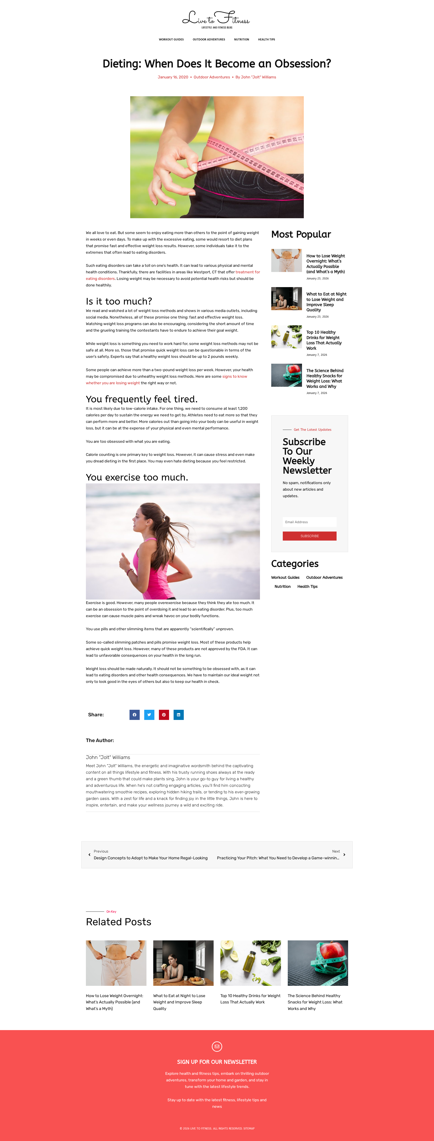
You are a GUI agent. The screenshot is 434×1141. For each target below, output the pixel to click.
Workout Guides (171, 39)
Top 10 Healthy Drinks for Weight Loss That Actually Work (324, 340)
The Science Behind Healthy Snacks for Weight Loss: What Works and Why (325, 378)
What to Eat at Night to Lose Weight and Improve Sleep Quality (327, 302)
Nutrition (241, 39)
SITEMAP (249, 1128)
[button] (135, 715)
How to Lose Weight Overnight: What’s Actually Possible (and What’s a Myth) (326, 263)
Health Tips (266, 39)
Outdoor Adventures (209, 39)
